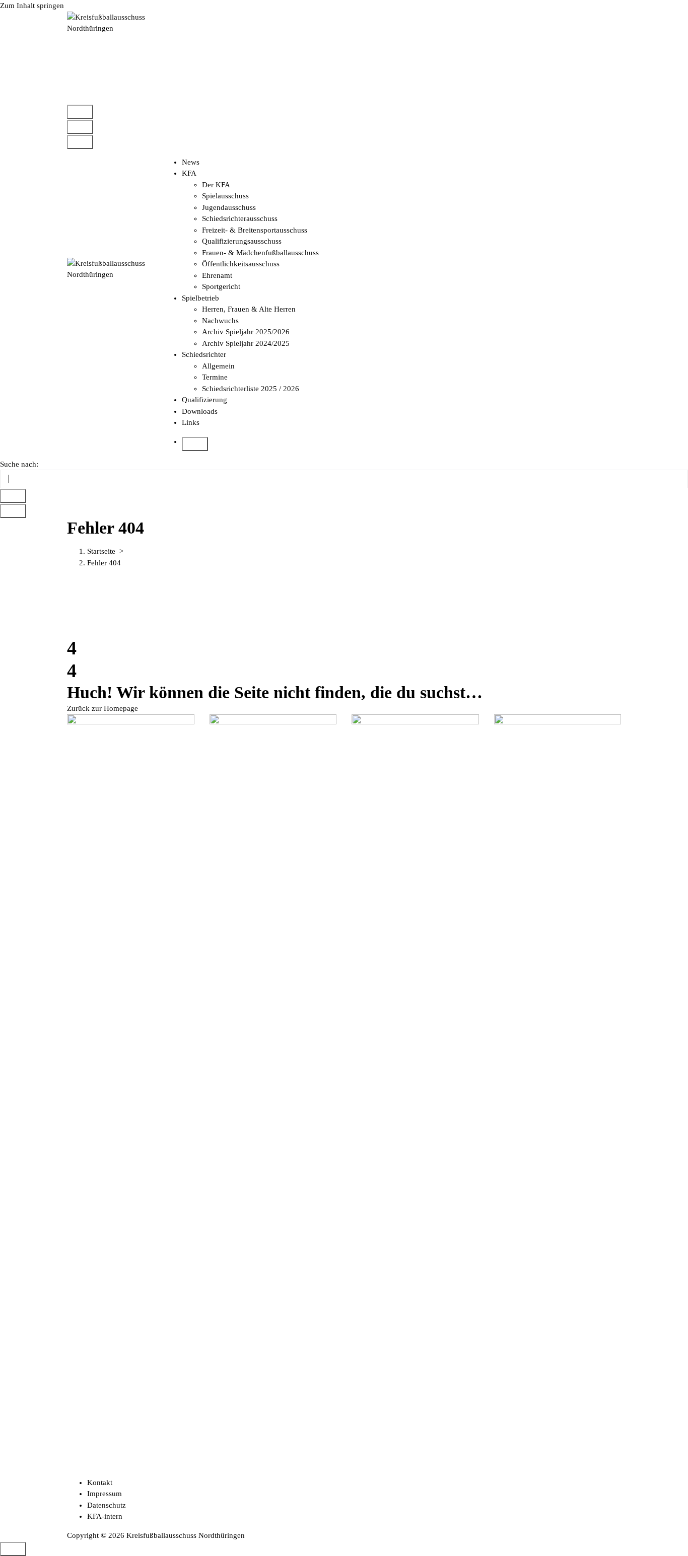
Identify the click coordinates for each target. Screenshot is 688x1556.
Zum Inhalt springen (32, 6)
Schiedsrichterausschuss (240, 218)
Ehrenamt (217, 275)
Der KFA (216, 185)
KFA (189, 173)
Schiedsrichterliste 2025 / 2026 (250, 389)
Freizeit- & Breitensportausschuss (254, 230)
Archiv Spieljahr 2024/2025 (246, 343)
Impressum (104, 1494)
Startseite (101, 551)
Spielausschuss (225, 196)
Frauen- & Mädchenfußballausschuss (260, 253)
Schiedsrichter (204, 354)
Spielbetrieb (200, 298)
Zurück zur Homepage (102, 708)
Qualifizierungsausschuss (242, 241)
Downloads (200, 411)
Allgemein (218, 366)
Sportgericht (221, 286)
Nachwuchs (220, 321)
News (190, 162)
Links (190, 422)
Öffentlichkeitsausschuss (241, 264)
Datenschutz (106, 1505)
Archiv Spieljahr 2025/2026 (246, 332)
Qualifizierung (204, 400)
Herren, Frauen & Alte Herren (249, 309)
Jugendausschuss (229, 207)
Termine (215, 377)
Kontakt (99, 1482)
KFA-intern (104, 1516)
